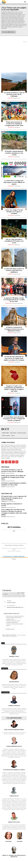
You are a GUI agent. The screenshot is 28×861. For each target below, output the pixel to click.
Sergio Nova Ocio (17, 98)
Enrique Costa (14, 656)
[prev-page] (2, 489)
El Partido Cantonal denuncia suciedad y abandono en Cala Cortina (14, 153)
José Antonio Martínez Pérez (14, 729)
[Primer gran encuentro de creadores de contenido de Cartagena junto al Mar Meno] (14, 112)
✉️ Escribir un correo (9, 629)
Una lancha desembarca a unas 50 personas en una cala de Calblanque (14, 94)
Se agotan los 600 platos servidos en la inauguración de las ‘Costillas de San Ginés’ (14, 299)
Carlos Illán (14, 796)
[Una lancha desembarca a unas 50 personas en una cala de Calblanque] (14, 83)
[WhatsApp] (13, 461)
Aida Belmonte (17, 127)
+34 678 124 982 (11, 602)
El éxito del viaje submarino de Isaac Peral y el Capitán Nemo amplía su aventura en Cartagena (14, 358)
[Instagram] (6, 461)
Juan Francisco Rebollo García (17, 303)
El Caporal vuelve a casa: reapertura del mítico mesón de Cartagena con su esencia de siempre (13, 497)
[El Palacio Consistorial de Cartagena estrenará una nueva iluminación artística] (14, 317)
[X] (9, 461)
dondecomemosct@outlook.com (15, 607)
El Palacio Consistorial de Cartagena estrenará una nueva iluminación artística (14, 328)
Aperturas (3, 501)
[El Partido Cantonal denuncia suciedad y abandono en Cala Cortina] (14, 141)
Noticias (11, 127)
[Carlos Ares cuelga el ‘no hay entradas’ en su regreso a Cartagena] (14, 200)
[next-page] (4, 489)
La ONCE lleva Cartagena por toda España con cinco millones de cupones (14, 182)
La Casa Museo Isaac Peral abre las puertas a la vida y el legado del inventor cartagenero (14, 418)
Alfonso (19, 841)
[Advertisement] (14, 56)
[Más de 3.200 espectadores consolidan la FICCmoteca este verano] (14, 229)
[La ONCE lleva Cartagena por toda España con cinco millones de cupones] (14, 170)
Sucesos (10, 98)
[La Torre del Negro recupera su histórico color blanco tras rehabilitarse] (14, 258)
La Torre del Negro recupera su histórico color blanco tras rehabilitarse (14, 270)
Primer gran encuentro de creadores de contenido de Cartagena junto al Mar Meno (14, 123)
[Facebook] (2, 461)
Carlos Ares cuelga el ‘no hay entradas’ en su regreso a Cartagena (14, 211)
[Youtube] (16, 461)
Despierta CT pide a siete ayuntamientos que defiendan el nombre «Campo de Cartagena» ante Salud (14, 388)
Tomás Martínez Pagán (14, 746)
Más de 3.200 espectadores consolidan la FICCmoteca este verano (14, 241)
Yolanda (8, 841)
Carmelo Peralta (17, 186)
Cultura (11, 215)
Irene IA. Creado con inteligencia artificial (14, 856)
